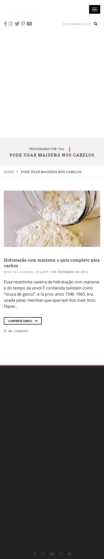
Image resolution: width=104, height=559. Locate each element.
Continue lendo (20, 321)
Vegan (41, 272)
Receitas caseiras (19, 272)
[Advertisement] (52, 82)
